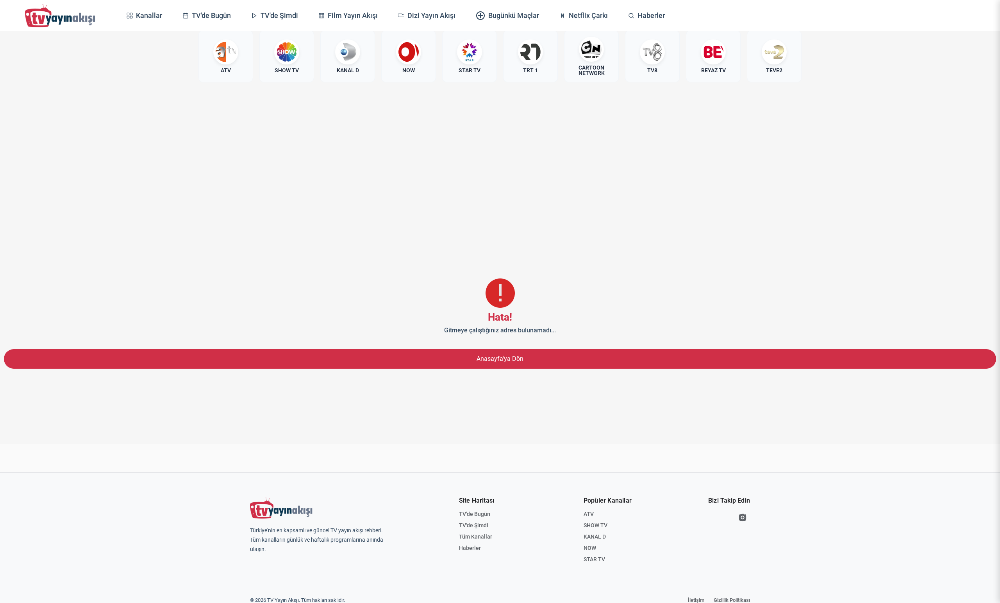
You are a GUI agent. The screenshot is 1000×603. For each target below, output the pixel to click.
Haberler (470, 548)
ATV (589, 514)
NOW (590, 548)
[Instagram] (742, 517)
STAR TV (594, 559)
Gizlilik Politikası (732, 600)
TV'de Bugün (474, 514)
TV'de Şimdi (473, 525)
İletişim (696, 600)
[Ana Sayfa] (60, 15)
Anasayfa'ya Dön (500, 358)
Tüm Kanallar (475, 536)
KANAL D (595, 536)
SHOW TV (595, 525)
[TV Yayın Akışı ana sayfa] (281, 508)
